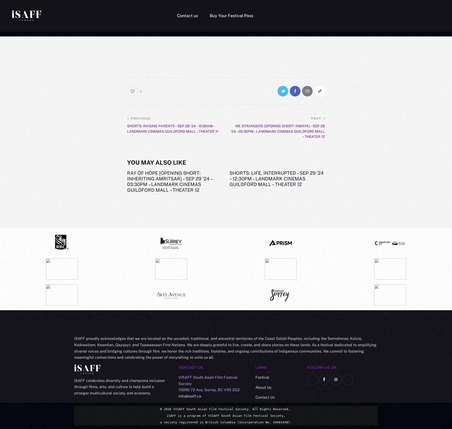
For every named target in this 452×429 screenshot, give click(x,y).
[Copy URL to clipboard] (319, 91)
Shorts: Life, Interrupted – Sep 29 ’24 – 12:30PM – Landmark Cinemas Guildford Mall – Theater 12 (277, 178)
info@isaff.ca (189, 396)
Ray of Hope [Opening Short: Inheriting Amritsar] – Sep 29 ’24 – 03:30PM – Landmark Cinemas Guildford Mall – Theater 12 (169, 181)
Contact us (187, 15)
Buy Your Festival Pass (231, 15)
